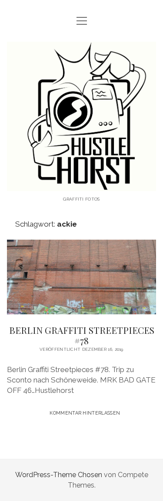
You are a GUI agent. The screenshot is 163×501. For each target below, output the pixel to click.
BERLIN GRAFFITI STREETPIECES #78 (81, 277)
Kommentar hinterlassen (85, 412)
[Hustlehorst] (81, 184)
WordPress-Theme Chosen (58, 475)
